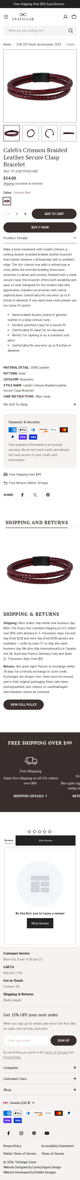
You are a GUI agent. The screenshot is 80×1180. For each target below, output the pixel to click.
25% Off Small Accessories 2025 (38, 44)
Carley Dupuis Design (46, 1167)
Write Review (45, 840)
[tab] (37, 524)
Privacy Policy (12, 1146)
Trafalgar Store (25, 1162)
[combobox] (40, 31)
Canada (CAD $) (19, 1103)
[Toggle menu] (6, 16)
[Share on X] (35, 495)
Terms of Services (56, 1052)
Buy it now (40, 227)
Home (7, 44)
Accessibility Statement (57, 1146)
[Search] (70, 30)
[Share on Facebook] (22, 495)
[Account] (65, 16)
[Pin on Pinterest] (48, 495)
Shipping (8, 183)
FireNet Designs (45, 1172)
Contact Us (11, 986)
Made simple (12, 1000)
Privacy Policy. (12, 1057)
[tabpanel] (40, 621)
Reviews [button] (8, 840)
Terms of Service (52, 1154)
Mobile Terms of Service (19, 1154)
